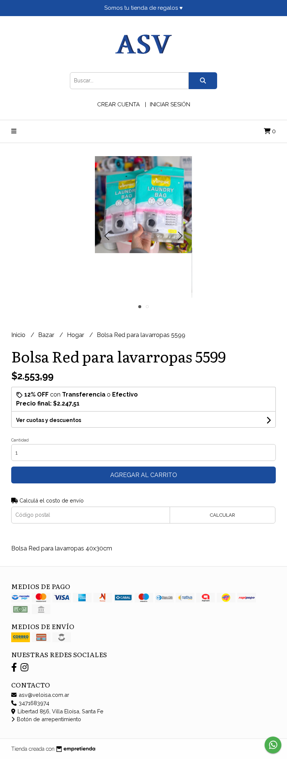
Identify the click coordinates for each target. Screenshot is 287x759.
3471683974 (33, 703)
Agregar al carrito (143, 475)
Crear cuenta (118, 104)
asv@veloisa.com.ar (43, 695)
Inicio (19, 334)
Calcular (222, 515)
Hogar (76, 334)
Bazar (47, 334)
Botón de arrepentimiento (48, 719)
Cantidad (20, 440)
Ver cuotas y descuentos (48, 420)
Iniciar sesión (170, 104)
